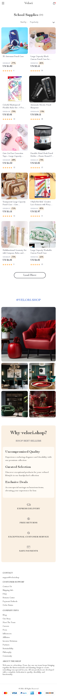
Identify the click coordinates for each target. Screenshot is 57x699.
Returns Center (9, 598)
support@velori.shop (11, 578)
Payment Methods (10, 601)
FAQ (5, 594)
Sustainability (8, 649)
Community (7, 656)
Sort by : (24, 22)
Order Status (8, 605)
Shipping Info (8, 590)
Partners (6, 645)
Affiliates (6, 637)
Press (5, 630)
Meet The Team (9, 623)
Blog (5, 615)
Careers (6, 626)
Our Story (7, 619)
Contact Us (7, 587)
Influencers (7, 634)
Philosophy (7, 652)
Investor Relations (10, 641)
